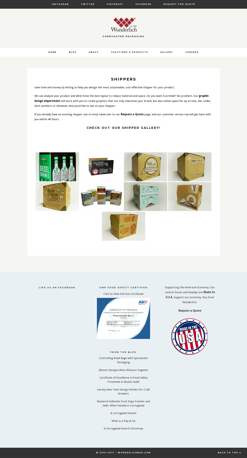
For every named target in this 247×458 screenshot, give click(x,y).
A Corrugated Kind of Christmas (123, 428)
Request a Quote (132, 114)
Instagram (60, 4)
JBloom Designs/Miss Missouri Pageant (123, 370)
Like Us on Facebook (57, 287)
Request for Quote (179, 4)
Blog (73, 52)
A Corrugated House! (123, 413)
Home (52, 52)
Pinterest (115, 4)
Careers (192, 52)
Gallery (166, 52)
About (94, 52)
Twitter (88, 4)
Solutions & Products (129, 52)
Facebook (143, 4)
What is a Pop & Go (123, 421)
